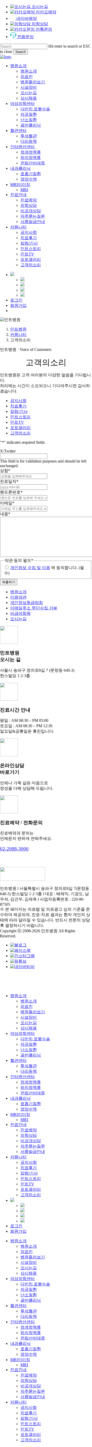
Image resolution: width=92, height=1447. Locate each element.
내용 (5, 514)
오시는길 (18, 619)
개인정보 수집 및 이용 (30, 567)
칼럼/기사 (19, 411)
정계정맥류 (30, 1082)
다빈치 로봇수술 (35, 1039)
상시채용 (28, 1028)
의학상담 (28, 1135)
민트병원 (18, 329)
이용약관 (18, 597)
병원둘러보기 (32, 1012)
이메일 (7, 503)
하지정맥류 (30, 1087)
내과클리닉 (20, 1098)
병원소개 (18, 592)
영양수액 (28, 1109)
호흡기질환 (30, 1104)
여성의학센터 (22, 1033)
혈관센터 (18, 1060)
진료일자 (9, 481)
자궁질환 (28, 1044)
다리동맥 (28, 1071)
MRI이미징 (20, 1114)
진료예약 (28, 1130)
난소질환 (28, 1049)
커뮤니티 (18, 334)
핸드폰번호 (11, 492)
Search (20, 52)
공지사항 (18, 400)
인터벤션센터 (22, 1077)
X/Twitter (8, 451)
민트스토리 (20, 417)
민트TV (17, 422)
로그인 (16, 1226)
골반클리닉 (30, 1055)
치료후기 (18, 406)
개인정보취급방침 (26, 602)
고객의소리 (20, 433)
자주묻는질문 (32, 1146)
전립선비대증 (32, 1093)
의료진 (26, 1006)
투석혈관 (28, 1066)
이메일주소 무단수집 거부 (33, 608)
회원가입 (18, 1231)
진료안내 (18, 1124)
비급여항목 (20, 613)
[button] (14, 848)
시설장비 (28, 1017)
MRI (24, 1119)
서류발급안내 (32, 1151)
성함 (5, 470)
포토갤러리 (20, 427)
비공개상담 (30, 1141)
